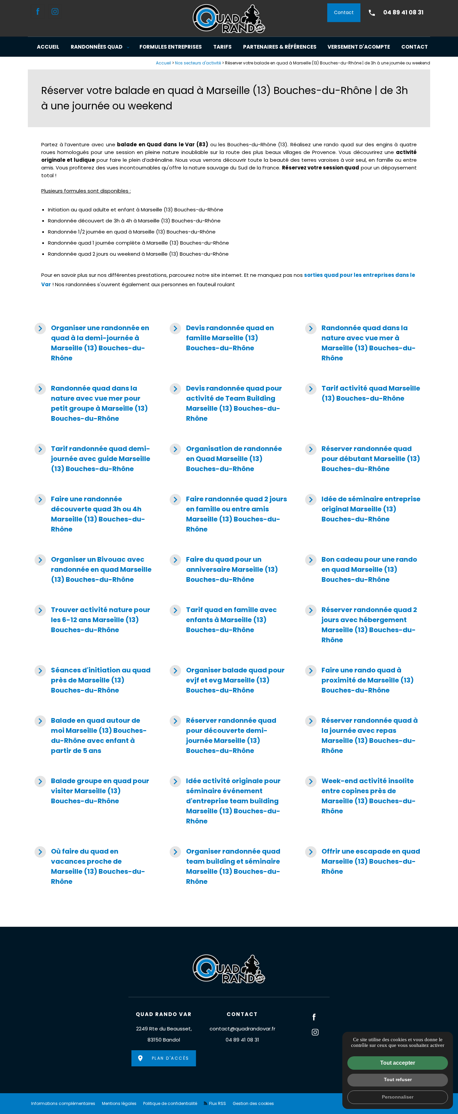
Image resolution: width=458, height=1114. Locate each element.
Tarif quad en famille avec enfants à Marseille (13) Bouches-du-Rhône (223, 620)
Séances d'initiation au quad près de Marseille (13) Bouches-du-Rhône (93, 680)
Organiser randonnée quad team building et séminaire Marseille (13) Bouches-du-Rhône (225, 866)
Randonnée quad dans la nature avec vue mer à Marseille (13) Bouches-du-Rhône (360, 343)
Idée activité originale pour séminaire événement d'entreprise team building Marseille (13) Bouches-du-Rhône (225, 801)
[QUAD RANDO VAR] (229, 18)
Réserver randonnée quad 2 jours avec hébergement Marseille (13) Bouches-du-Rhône (361, 625)
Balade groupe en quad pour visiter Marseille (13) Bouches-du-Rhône (92, 791)
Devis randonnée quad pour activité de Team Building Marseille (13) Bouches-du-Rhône (226, 403)
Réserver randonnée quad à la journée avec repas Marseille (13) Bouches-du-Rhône (361, 735)
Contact (344, 12)
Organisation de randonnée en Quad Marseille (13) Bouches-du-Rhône (226, 458)
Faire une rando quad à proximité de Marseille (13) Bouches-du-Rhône (359, 680)
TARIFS (222, 46)
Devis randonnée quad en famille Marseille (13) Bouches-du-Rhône (222, 338)
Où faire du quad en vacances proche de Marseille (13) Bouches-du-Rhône (90, 866)
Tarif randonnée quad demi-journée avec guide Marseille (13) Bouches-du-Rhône (92, 458)
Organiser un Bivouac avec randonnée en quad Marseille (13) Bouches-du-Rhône (93, 569)
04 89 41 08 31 (403, 12)
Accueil (48, 46)
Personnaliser (397, 1097)
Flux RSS (217, 1103)
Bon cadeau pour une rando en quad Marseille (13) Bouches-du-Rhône (361, 569)
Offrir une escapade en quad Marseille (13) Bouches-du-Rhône (362, 861)
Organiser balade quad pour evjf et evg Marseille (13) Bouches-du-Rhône (227, 680)
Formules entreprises (170, 46)
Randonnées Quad (96, 46)
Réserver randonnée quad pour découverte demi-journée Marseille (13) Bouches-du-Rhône (223, 735)
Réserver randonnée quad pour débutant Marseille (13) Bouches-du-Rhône (362, 458)
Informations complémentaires (63, 1103)
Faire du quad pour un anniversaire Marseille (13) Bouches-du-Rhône (224, 569)
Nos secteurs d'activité (198, 63)
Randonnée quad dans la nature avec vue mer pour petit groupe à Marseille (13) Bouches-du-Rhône (91, 403)
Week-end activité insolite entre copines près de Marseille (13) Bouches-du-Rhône (360, 796)
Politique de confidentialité (170, 1103)
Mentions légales (119, 1103)
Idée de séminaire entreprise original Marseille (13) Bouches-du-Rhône (362, 509)
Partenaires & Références (280, 46)
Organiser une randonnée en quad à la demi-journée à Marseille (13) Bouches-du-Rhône (92, 343)
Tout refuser (398, 1079)
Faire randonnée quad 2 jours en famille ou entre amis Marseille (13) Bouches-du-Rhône (228, 514)
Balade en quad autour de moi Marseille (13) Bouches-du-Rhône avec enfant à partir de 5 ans (91, 735)
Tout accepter (397, 1063)
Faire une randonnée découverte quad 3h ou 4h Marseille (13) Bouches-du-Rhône (90, 514)
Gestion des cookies (253, 1103)
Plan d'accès (170, 1058)
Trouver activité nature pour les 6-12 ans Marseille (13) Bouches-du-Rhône (92, 620)
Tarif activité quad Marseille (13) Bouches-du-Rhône (362, 393)
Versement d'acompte (359, 46)
